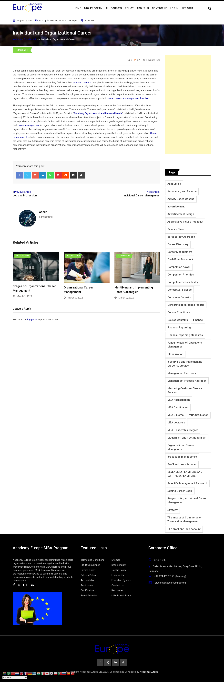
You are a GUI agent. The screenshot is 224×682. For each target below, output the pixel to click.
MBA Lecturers (176, 422)
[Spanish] (68, 673)
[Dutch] (17, 673)
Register (187, 8)
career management (29, 125)
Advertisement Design (180, 214)
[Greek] (34, 673)
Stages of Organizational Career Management (187, 500)
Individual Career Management (142, 195)
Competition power (178, 267)
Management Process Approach (186, 380)
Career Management (179, 251)
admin (43, 212)
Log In (174, 8)
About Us (143, 8)
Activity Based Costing (180, 199)
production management (182, 456)
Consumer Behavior (179, 297)
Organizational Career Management (180, 447)
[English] (22, 673)
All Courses (114, 8)
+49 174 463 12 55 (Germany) (170, 576)
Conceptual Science (179, 289)
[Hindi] (39, 673)
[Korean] (51, 673)
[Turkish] (73, 673)
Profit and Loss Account (181, 464)
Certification (87, 590)
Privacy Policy (88, 570)
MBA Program (93, 8)
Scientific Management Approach (187, 483)
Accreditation (88, 580)
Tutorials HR (30, 39)
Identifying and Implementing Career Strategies (184, 363)
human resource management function (128, 98)
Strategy (172, 510)
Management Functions (181, 373)
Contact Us (159, 8)
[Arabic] (9, 673)
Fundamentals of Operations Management (184, 344)
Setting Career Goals (180, 490)
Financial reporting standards (185, 335)
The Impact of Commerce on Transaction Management (184, 519)
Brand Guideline (89, 595)
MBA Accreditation (178, 399)
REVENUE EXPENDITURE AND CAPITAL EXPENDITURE (184, 473)
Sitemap (116, 559)
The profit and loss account (184, 529)
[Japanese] (47, 673)
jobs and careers (82, 82)
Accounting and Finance (181, 191)
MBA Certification (177, 407)
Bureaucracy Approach (181, 236)
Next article (153, 191)
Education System (121, 580)
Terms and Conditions (92, 559)
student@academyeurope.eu (170, 582)
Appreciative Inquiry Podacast (185, 221)
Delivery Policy (88, 575)
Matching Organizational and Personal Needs (98, 113)
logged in (32, 319)
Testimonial (87, 585)
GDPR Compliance (90, 564)
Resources (117, 590)
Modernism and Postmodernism (186, 437)
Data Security (119, 564)
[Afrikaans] (4, 673)
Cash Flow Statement (180, 259)
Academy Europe (149, 671)
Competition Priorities (180, 274)
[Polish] (56, 673)
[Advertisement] (188, 104)
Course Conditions (178, 312)
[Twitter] (27, 175)
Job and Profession (25, 195)
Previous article (22, 191)
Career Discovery (177, 244)
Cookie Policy (119, 570)
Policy (129, 8)
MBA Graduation (198, 415)
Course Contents (177, 320)
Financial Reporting (179, 327)
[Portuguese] (60, 673)
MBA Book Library (121, 595)
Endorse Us (118, 575)
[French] (26, 673)
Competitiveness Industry (182, 282)
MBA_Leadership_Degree (182, 430)
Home (77, 8)
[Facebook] (19, 175)
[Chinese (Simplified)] (13, 673)
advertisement (176, 206)
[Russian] (64, 673)
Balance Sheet (176, 229)
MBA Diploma (175, 415)
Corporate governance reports (185, 304)
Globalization (175, 354)
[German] (30, 673)
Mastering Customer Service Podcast (184, 390)
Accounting (174, 183)
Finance (198, 320)
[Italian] (43, 673)
